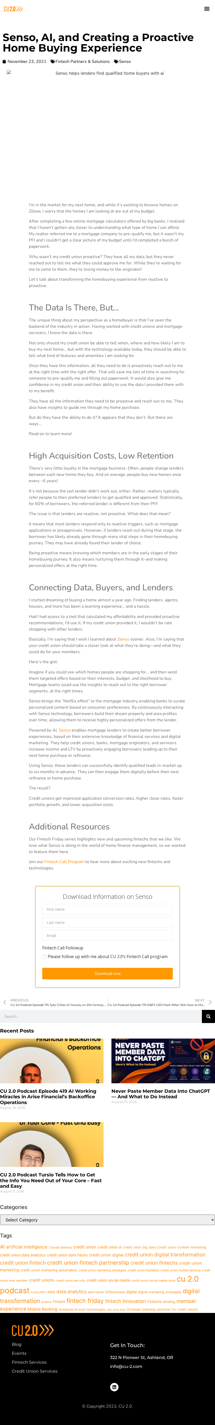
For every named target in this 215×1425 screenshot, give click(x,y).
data (51, 1292)
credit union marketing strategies (102, 1270)
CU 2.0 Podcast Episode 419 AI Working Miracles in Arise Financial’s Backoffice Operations (48, 1096)
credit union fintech (23, 1263)
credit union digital (106, 1255)
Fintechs (154, 1302)
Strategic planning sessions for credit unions (162, 1309)
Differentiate (115, 1292)
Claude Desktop (60, 1247)
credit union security (70, 1280)
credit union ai (110, 1247)
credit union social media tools (153, 1280)
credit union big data (139, 1247)
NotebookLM (68, 1309)
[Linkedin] (114, 1387)
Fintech (59, 1302)
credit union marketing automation (48, 1270)
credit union (84, 1247)
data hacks (96, 1292)
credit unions (41, 1280)
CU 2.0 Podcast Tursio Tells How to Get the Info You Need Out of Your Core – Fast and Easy (51, 1180)
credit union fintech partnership (88, 1262)
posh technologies (92, 1309)
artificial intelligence (26, 1247)
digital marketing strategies (159, 1292)
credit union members (143, 1270)
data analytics (71, 1291)
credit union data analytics (23, 1255)
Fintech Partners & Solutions (83, 61)
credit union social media (108, 1280)
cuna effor (38, 1292)
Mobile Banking (42, 1309)
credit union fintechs (154, 1263)
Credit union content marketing (181, 1247)
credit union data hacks (67, 1255)
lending (169, 1302)
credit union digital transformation (165, 1254)
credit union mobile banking (180, 1270)
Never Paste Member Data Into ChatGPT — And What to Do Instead (160, 1094)
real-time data (116, 1309)
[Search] (208, 1016)
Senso (125, 61)
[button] (206, 8)
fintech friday (85, 1301)
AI (2, 1246)
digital (131, 1292)
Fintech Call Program (63, 862)
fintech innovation (125, 1301)
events (46, 1302)
